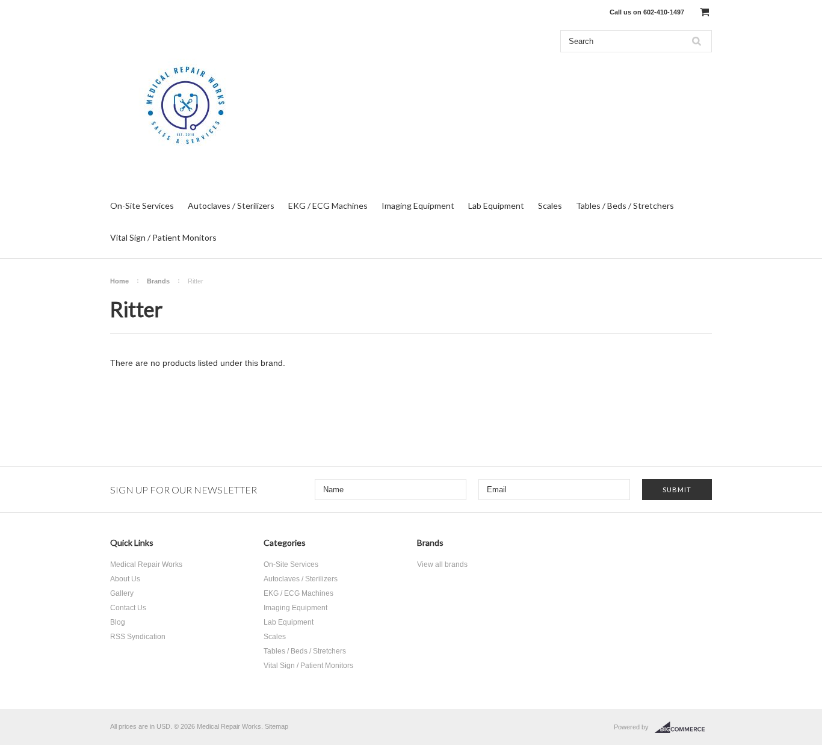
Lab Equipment (496, 205)
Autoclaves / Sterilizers (231, 205)
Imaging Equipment (418, 205)
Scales (550, 205)
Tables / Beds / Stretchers (625, 205)
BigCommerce (683, 727)
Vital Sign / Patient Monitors (163, 237)
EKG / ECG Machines (328, 205)
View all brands (442, 564)
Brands (158, 281)
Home (119, 281)
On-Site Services (142, 205)
